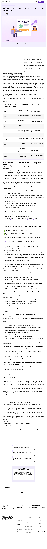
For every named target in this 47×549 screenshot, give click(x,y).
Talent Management (19, 516)
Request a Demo (19, 529)
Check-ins (26, 531)
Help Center (39, 526)
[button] (19, 469)
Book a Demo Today (7, 241)
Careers (17, 528)
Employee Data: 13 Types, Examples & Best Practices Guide (21, 447)
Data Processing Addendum (26, 536)
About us (17, 526)
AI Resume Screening (28, 520)
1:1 (25, 523)
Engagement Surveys (28, 526)
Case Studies (40, 517)
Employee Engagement (20, 517)
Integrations (39, 525)
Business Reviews (28, 532)
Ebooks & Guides (40, 520)
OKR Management (19, 519)
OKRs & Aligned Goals (28, 529)
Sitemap (39, 528)
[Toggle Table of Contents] (23, 440)
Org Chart (26, 525)
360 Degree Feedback (28, 522)
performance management (10, 92)
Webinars (39, 519)
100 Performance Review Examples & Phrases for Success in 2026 (22, 219)
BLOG (3, 5)
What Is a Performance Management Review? (20, 438)
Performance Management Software (31, 516)
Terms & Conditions (12, 536)
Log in (36, 1)
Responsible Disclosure (34, 536)
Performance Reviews (28, 517)
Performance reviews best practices (13, 396)
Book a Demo (40, 1)
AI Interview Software (28, 519)
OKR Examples (40, 522)
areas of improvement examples (31, 284)
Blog (38, 516)
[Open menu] (45, 1)
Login (17, 531)
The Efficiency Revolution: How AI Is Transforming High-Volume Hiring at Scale (23, 459)
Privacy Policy (6, 536)
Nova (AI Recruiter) (19, 520)
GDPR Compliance (18, 536)
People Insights (27, 528)
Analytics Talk (40, 523)
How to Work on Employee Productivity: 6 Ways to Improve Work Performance (22, 453)
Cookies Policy (40, 536)
